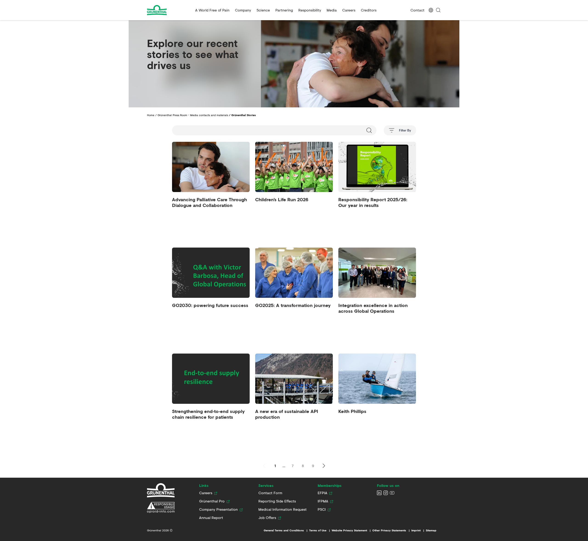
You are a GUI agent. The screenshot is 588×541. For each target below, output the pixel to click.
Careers (348, 10)
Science (263, 10)
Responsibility (309, 10)
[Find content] (438, 10)
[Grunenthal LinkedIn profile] (379, 493)
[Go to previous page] (264, 465)
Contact (417, 10)
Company (243, 10)
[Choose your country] (431, 10)
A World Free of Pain (212, 10)
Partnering (284, 10)
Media (332, 10)
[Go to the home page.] (169, 10)
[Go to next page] (323, 465)
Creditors (368, 10)
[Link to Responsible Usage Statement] (161, 507)
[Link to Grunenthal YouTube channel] (392, 493)
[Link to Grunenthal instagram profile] (385, 493)
